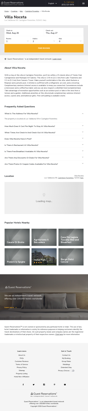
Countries (14, 11)
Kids (60, 39)
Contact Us (66, 355)
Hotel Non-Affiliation (21, 377)
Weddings (66, 364)
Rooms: (8, 39)
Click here (59, 334)
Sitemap (22, 370)
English (51, 3)
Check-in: (9, 31)
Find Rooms (44, 48)
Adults (35, 39)
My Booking (66, 358)
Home (6, 11)
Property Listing (21, 374)
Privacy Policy (22, 367)
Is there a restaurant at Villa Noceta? (21, 145)
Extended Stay (66, 367)
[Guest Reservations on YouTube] (64, 384)
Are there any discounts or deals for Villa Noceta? (27, 158)
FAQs (22, 358)
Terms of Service (22, 364)
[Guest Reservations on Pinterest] (55, 384)
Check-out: (50, 31)
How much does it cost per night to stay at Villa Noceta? (30, 126)
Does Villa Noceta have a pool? (18, 139)
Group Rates (66, 361)
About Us (21, 355)
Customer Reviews (22, 361)
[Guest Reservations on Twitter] (34, 384)
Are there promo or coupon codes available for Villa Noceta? (31, 164)
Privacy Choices (64, 371)
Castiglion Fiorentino (32, 11)
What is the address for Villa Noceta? (21, 113)
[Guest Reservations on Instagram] (44, 384)
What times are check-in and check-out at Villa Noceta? (30, 132)
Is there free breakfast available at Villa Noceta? (26, 151)
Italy (21, 11)
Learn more (56, 59)
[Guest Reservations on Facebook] (24, 384)
